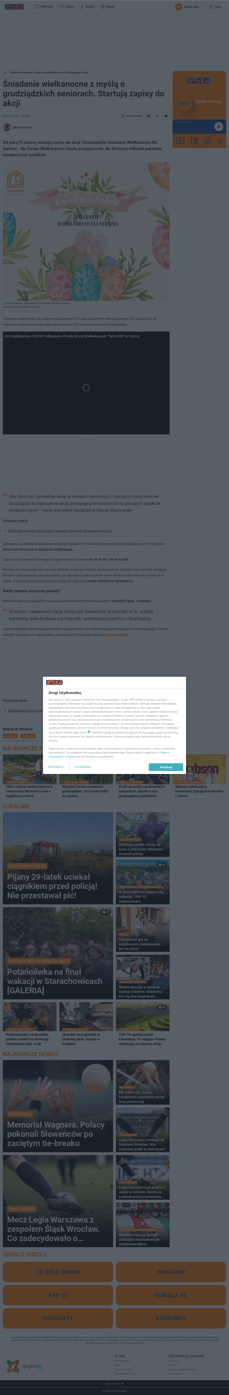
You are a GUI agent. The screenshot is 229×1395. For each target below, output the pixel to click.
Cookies (70, 756)
